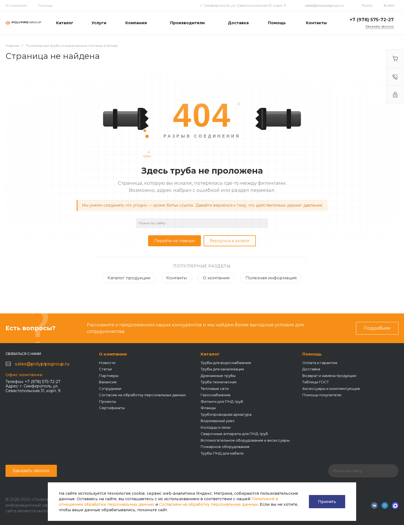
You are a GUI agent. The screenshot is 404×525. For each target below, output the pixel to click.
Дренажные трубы (218, 375)
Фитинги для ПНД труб (222, 401)
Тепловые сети (215, 388)
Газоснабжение (216, 395)
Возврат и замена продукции (329, 375)
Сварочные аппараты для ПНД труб (234, 433)
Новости (107, 362)
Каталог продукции (128, 277)
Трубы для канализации (222, 369)
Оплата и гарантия (319, 362)
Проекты (107, 401)
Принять (327, 501)
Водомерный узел (217, 421)
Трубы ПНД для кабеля (222, 453)
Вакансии (108, 382)
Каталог (210, 354)
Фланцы (208, 408)
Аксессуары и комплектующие (331, 388)
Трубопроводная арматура (226, 414)
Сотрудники (110, 388)
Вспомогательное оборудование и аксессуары (245, 440)
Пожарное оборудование (225, 446)
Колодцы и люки (216, 427)
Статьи (105, 369)
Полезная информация (271, 277)
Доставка (311, 369)
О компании (16, 5)
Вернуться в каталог (230, 240)
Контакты (176, 277)
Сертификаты (112, 408)
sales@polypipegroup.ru (324, 5)
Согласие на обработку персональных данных (142, 395)
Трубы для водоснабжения (226, 362)
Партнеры (108, 375)
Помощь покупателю (322, 395)
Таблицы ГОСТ (315, 382)
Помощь (45, 5)
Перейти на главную (174, 240)
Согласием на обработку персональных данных (208, 504)
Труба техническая (218, 382)
